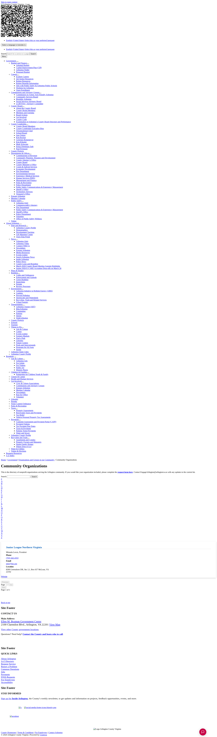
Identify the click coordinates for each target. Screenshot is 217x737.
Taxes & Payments (23, 428)
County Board (16, 106)
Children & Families (19, 372)
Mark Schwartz (22, 144)
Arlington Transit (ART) (25, 307)
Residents (10, 356)
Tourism (14, 325)
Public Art (20, 368)
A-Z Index (10, 456)
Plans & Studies (17, 271)
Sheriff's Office (22, 212)
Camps (19, 331)
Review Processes (23, 286)
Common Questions (10, 669)
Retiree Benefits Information (27, 83)
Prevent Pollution (23, 295)
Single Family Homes (24, 444)
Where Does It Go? (24, 447)
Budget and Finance (19, 63)
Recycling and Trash (19, 437)
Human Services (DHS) (25, 178)
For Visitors (20, 365)
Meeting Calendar (18, 198)
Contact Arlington (55, 732)
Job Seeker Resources (24, 79)
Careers (14, 74)
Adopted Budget (22, 65)
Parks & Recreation (24, 183)
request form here (125, 472)
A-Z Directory (7, 661)
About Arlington (12, 223)
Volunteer (20, 216)
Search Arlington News (25, 257)
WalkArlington (22, 318)
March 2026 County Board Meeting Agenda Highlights (38, 266)
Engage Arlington (18, 196)
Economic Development (25, 169)
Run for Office (22, 395)
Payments (15, 419)
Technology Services (24, 192)
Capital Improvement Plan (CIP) (29, 68)
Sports (18, 350)
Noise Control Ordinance (21, 404)
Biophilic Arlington (23, 99)
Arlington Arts (22, 361)
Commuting (20, 311)
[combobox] (14, 45)
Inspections (20, 282)
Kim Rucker (21, 137)
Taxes (13, 408)
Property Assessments (24, 410)
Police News (21, 262)
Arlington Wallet (22, 70)
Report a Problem (9, 666)
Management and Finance (26, 180)
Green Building (22, 280)
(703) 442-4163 (12, 558)
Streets (18, 316)
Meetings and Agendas (25, 113)
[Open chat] (202, 731)
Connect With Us (23, 246)
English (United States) (30, 40)
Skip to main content (9, 2)
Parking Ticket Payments (26, 431)
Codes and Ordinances (25, 275)
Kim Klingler (21, 142)
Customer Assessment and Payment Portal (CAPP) (36, 422)
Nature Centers (22, 343)
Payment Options (23, 424)
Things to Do (16, 327)
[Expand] (17, 61)
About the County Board (26, 108)
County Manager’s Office (26, 165)
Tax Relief (20, 415)
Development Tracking (25, 232)
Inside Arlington (22, 259)
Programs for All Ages (25, 347)
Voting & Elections (18, 451)
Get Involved (21, 117)
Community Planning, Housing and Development (35, 158)
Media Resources (23, 253)
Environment (16, 289)
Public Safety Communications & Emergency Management (39, 187)
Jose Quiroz (20, 135)
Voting (13, 221)
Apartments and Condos (25, 440)
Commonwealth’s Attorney (26, 205)
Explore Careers (22, 77)
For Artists (20, 363)
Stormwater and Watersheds (27, 298)
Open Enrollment (23, 90)
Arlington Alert (22, 203)
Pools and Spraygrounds (25, 345)
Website (4, 576)
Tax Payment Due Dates (25, 426)
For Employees (8, 679)
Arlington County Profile (26, 228)
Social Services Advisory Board (28, 101)
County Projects (17, 151)
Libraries (19, 340)
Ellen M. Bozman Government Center (21, 621)
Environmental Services (25, 174)
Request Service (8, 664)
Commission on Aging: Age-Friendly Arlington (34, 95)
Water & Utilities (17, 449)
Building (14, 273)
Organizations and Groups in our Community (36, 460)
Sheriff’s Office (22, 189)
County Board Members (25, 110)
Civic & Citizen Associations (27, 383)
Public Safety (16, 201)
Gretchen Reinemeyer (24, 140)
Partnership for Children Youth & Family (32, 374)
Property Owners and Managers (28, 442)
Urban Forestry (22, 302)
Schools (14, 322)
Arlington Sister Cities (20, 352)
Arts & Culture (22, 329)
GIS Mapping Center (24, 234)
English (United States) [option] (30, 49)
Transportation (16, 304)
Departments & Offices (20, 153)
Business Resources (14, 453)
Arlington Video (22, 243)
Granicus (43, 735)
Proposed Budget (23, 72)
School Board (21, 133)
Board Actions (22, 115)
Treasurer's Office (23, 194)
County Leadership (18, 124)
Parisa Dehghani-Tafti (24, 146)
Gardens (19, 293)
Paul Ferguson (22, 149)
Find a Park (20, 338)
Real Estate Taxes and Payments (29, 413)
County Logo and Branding (27, 264)
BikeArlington (22, 309)
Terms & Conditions (25, 732)
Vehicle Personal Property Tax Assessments (33, 417)
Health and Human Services (22, 379)
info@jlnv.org (11, 564)
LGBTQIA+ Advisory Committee (29, 104)
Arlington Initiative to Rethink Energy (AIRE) (34, 291)
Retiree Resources (23, 81)
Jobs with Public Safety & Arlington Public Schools (36, 86)
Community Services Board (27, 97)
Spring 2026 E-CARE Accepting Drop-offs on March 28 (38, 268)
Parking (19, 313)
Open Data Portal (23, 237)
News (13, 239)
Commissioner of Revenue (26, 156)
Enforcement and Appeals (26, 277)
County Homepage (8, 732)
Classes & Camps (18, 377)
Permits (19, 284)
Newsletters (20, 248)
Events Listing (22, 255)
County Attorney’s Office (26, 160)
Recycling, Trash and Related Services (31, 300)
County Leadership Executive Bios (30, 128)
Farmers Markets (22, 336)
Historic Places (22, 370)
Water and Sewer (23, 433)
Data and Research (18, 225)
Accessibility (7, 682)
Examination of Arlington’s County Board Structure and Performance (43, 122)
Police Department (23, 185)
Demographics (22, 230)
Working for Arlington (25, 88)
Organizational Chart (24, 131)
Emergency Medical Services (27, 176)
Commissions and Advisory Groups (25, 92)
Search (3, 54)
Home (3, 460)
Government (12, 460)
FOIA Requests (8, 677)
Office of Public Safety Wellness (29, 219)
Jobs (3, 672)
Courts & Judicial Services (26, 167)
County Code (21, 119)
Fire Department (22, 171)
